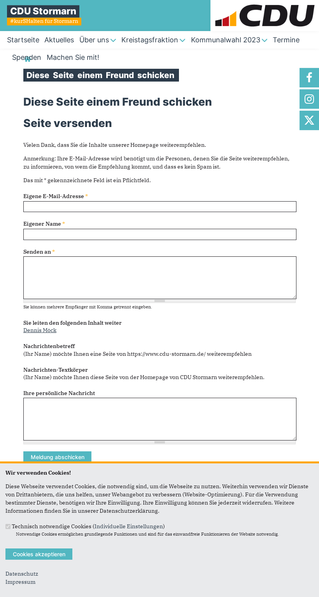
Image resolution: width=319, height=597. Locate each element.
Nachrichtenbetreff (49, 346)
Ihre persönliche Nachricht (59, 393)
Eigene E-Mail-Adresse (55, 196)
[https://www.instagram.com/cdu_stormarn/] (309, 99)
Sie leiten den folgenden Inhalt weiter (72, 322)
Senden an (39, 251)
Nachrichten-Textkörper (55, 369)
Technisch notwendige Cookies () (88, 525)
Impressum (20, 581)
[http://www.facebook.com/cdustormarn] (309, 77)
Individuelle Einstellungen (129, 525)
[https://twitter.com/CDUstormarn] (309, 120)
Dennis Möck (39, 330)
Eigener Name (44, 223)
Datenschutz (21, 573)
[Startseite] (264, 3)
